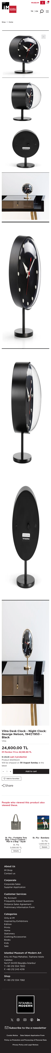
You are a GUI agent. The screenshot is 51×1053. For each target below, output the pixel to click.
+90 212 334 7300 (15, 966)
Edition (8, 924)
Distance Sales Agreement (17, 904)
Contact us (9, 873)
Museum (35, 3)
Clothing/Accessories (15, 936)
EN (36, 11)
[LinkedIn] (38, 1019)
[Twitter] (12, 1019)
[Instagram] (18, 1019)
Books (7, 939)
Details (16, 851)
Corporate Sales (12, 884)
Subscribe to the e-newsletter (27, 1027)
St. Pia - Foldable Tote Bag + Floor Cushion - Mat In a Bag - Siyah (16, 840)
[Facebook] (32, 1019)
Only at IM (9, 918)
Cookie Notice (12, 1035)
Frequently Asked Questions (19, 901)
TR (32, 11)
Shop (4, 22)
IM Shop (8, 870)
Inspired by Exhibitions (16, 921)
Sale (6, 946)
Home (11, 22)
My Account (10, 898)
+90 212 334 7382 (15, 980)
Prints (7, 927)
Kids (6, 943)
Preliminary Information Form (19, 907)
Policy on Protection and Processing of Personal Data (25, 1040)
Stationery (9, 933)
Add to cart (31, 771)
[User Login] (42, 2)
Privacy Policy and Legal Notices (25, 1045)
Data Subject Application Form (32, 1035)
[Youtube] (25, 1019)
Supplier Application (15, 887)
